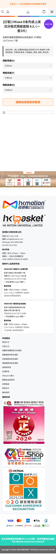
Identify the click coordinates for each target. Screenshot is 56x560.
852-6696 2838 (17, 242)
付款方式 (5, 346)
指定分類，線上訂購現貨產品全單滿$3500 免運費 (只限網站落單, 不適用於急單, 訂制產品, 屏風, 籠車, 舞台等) (27, 51)
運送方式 (5, 342)
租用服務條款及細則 (10, 363)
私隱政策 (5, 371)
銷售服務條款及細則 (10, 354)
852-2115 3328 (12, 236)
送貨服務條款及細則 (10, 359)
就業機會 (5, 384)
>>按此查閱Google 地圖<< (14, 281)
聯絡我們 (5, 392)
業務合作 (5, 388)
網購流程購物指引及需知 (12, 350)
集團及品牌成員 (8, 379)
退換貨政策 (6, 367)
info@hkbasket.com (15, 239)
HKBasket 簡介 (8, 375)
